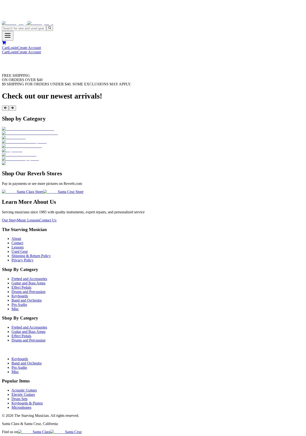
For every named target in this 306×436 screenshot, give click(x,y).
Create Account (29, 48)
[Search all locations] (49, 28)
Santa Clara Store (30, 192)
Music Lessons (28, 220)
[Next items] (12, 108)
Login (12, 48)
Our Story (9, 220)
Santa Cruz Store (70, 192)
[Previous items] (5, 108)
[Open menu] (7, 36)
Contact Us (47, 220)
